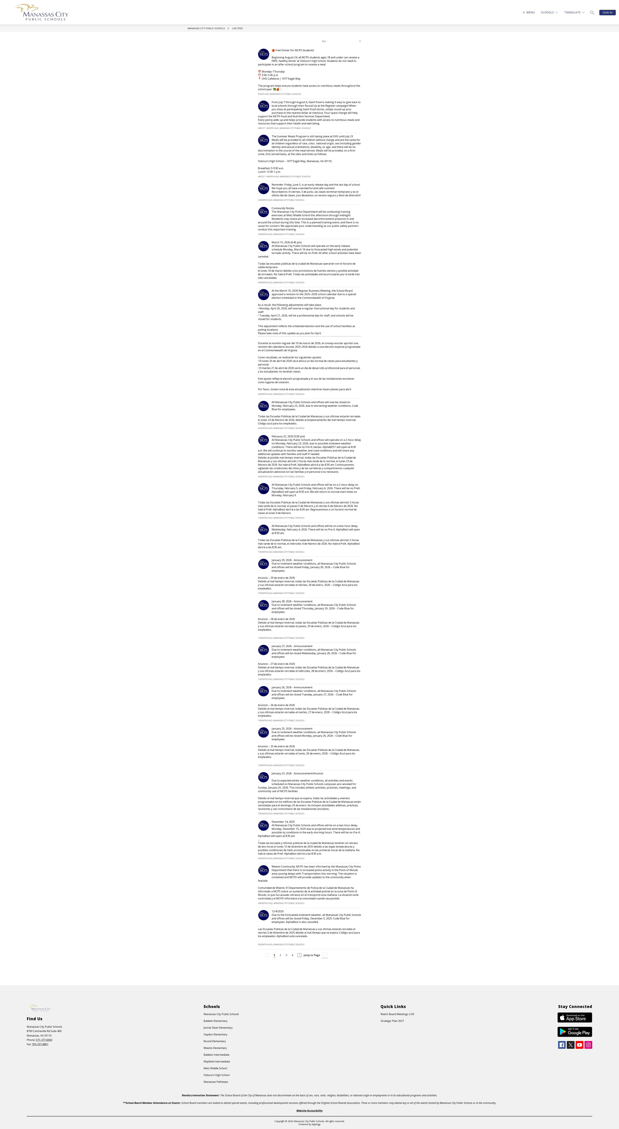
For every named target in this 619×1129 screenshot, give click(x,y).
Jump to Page (312, 955)
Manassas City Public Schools (206, 28)
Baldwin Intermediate (216, 1054)
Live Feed (237, 28)
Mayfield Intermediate (217, 1061)
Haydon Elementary (215, 1034)
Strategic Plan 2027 (392, 1021)
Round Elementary (215, 1041)
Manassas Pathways (216, 1082)
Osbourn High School (217, 1075)
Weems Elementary (215, 1048)
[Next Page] (299, 955)
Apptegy (316, 1124)
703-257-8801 (40, 1044)
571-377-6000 (44, 1040)
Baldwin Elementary (215, 1021)
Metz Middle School (215, 1068)
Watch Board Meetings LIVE (397, 1014)
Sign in (607, 12)
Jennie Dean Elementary (218, 1027)
